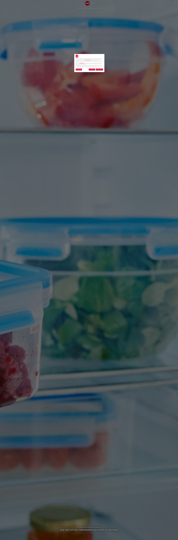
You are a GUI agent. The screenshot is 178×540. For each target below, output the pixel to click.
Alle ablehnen (92, 69)
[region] (89, 63)
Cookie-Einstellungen (78, 69)
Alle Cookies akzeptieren (99, 69)
